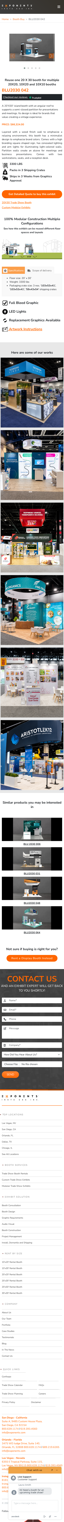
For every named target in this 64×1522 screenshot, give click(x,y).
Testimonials (8, 1337)
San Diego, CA (9, 1129)
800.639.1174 (10, 1429)
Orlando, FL (7, 1135)
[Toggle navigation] (59, 7)
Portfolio (6, 1324)
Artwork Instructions (25, 329)
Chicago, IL (7, 1148)
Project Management (12, 1236)
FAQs (41, 1385)
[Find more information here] (35, 1493)
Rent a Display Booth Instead (32, 958)
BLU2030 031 (32, 873)
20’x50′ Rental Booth (12, 1286)
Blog (4, 1343)
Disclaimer (36, 1402)
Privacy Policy (8, 1402)
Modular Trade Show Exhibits (16, 1186)
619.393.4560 (29, 1429)
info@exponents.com (13, 1432)
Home (5, 19)
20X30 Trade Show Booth (17, 202)
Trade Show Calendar (12, 1385)
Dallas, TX (7, 1141)
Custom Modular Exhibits (16, 207)
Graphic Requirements (12, 1217)
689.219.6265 (51, 1447)
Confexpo (6, 1376)
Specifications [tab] (16, 270)
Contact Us (7, 1356)
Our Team (6, 1318)
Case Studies (8, 1331)
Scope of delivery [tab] (42, 270)
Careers (42, 1393)
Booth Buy (19, 19)
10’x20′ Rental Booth (12, 1262)
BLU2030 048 (32, 903)
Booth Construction (11, 1230)
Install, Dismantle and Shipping (17, 1242)
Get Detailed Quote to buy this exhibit (32, 194)
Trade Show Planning (12, 1393)
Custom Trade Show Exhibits (16, 1179)
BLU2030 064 (32, 932)
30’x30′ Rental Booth (12, 1293)
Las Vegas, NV (9, 1123)
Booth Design (8, 1211)
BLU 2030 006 (32, 844)
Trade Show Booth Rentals (15, 1173)
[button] (24, 68)
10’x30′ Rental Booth (12, 1268)
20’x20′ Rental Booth (12, 1274)
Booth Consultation (11, 1205)
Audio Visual (8, 1224)
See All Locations (10, 1154)
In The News (8, 1349)
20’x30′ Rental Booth (12, 1280)
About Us (6, 1312)
